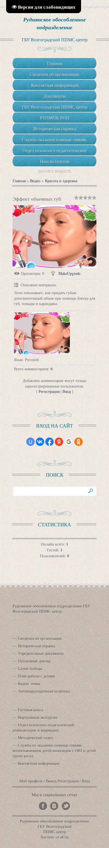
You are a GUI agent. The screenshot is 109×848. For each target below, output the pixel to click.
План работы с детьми (36, 676)
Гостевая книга (30, 709)
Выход (51, 781)
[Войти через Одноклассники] (78, 442)
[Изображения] (42, 333)
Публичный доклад (34, 661)
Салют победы (30, 668)
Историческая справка (36, 645)
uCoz (64, 837)
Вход (67, 391)
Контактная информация (38, 763)
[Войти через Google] (68, 441)
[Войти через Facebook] (49, 442)
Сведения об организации (40, 638)
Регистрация (49, 391)
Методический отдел (35, 737)
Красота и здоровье (61, 180)
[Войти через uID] (30, 442)
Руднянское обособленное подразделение (54, 23)
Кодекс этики (29, 683)
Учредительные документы (40, 653)
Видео (35, 180)
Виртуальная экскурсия (37, 717)
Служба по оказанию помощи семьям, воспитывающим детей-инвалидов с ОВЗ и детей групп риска (54, 750)
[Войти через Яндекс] (59, 442)
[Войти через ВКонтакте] (40, 442)
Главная (19, 180)
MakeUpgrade (69, 273)
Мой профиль (30, 781)
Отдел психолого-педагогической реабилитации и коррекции (43, 727)
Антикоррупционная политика (44, 691)
